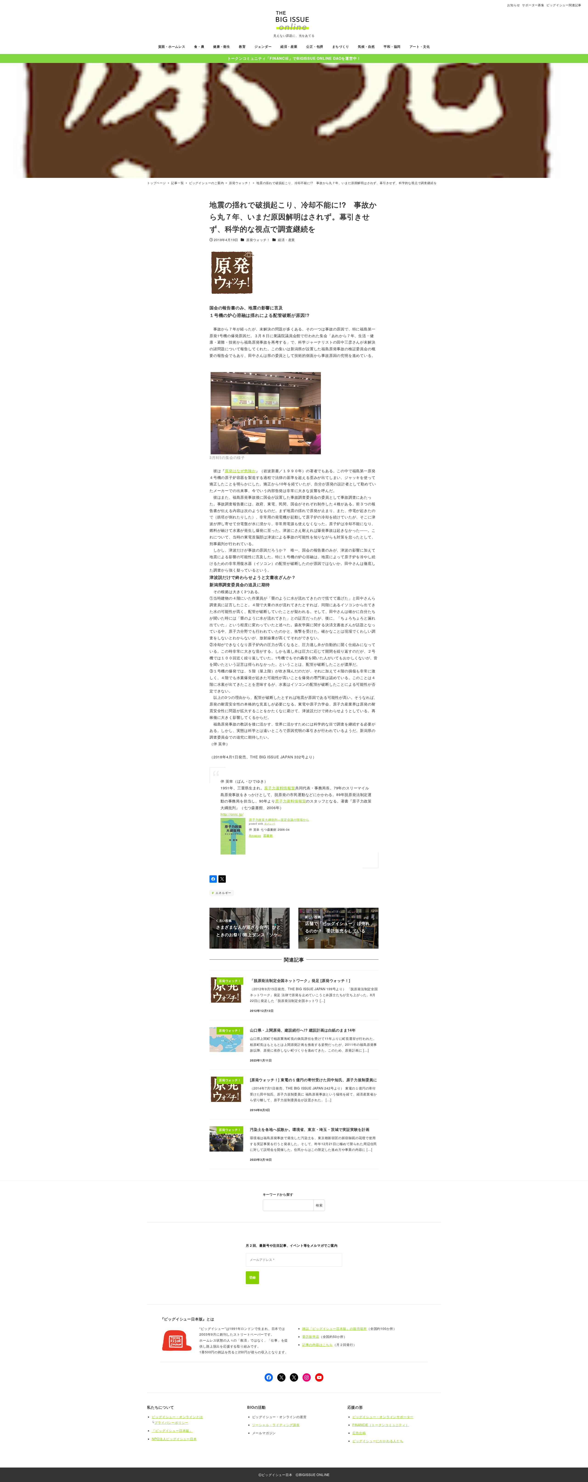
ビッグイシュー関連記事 (563, 5)
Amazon (255, 835)
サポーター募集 (533, 5)
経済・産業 (286, 239)
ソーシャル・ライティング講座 (276, 1424)
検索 (319, 1205)
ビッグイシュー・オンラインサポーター (382, 1416)
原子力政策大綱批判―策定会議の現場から (279, 819)
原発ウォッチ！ (258, 239)
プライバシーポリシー (171, 1422)
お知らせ (513, 5)
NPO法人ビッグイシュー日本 (174, 1438)
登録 (252, 1277)
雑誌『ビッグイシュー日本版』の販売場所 (334, 1328)
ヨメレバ (269, 823)
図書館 (268, 835)
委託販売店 (310, 1336)
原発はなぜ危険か (240, 470)
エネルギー (222, 892)
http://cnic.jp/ (231, 814)
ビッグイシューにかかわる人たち (377, 1441)
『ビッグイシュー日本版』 (172, 1430)
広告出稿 (359, 1433)
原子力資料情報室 (279, 788)
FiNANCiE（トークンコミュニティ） (380, 1424)
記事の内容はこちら (317, 1344)
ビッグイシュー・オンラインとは (177, 1416)
